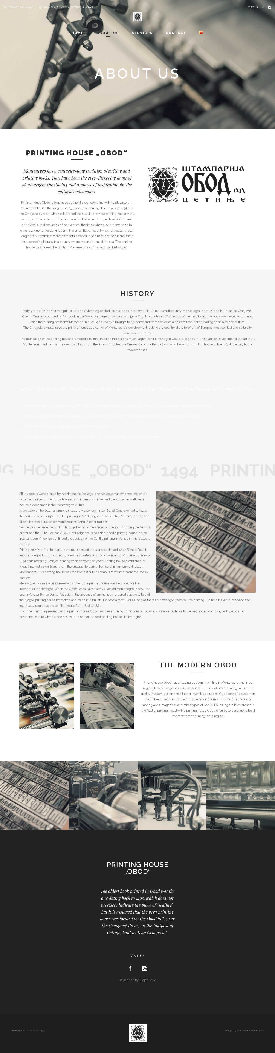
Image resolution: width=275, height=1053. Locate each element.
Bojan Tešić (148, 980)
